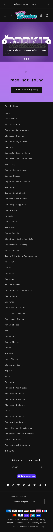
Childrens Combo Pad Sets (19, 239)
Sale (7, 411)
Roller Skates (12, 124)
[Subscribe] (41, 467)
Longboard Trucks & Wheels (20, 434)
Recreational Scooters (17, 445)
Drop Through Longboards (18, 428)
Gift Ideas (11, 119)
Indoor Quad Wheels (15, 193)
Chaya (8, 348)
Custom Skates (12, 176)
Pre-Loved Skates (14, 319)
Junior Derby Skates (16, 170)
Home (7, 113)
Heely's (9, 147)
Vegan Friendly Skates (17, 182)
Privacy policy (39, 523)
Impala (8, 371)
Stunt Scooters (13, 439)
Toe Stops (10, 187)
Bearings (9, 302)
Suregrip (9, 336)
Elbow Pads (11, 222)
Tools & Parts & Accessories (21, 256)
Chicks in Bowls (14, 365)
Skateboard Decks (14, 136)
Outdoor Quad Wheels (16, 199)
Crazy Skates (12, 342)
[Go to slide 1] (24, 59)
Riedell (9, 353)
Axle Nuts (10, 262)
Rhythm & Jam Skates (16, 388)
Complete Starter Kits (17, 153)
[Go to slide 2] (26, 59)
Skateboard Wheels (15, 405)
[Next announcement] (48, 4)
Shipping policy (37, 526)
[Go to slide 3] (28, 59)
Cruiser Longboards (15, 422)
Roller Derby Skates (16, 142)
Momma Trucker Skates (25, 520)
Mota (7, 376)
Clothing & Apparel (15, 204)
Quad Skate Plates (15, 308)
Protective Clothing (16, 245)
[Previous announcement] (4, 4)
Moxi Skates (11, 359)
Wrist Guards (12, 250)
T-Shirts (9, 451)
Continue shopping (26, 89)
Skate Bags (11, 296)
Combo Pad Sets (13, 233)
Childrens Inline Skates (18, 290)
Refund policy (23, 523)
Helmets (9, 216)
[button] (5, 15)
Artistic (9, 382)
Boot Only (10, 164)
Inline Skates (12, 285)
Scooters (9, 279)
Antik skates (12, 325)
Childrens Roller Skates (18, 159)
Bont (7, 331)
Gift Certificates (15, 313)
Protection (11, 210)
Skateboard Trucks (15, 399)
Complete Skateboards (17, 130)
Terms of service (19, 526)
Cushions (9, 273)
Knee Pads (10, 227)
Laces (8, 267)
